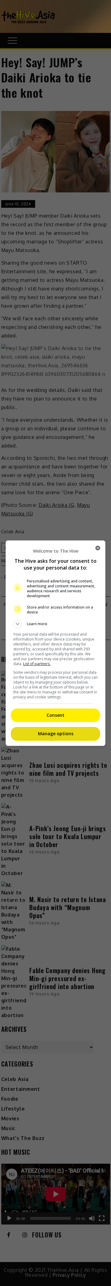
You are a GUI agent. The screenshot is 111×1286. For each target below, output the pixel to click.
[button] (55, 624)
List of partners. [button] (37, 663)
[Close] (98, 548)
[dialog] (55, 643)
